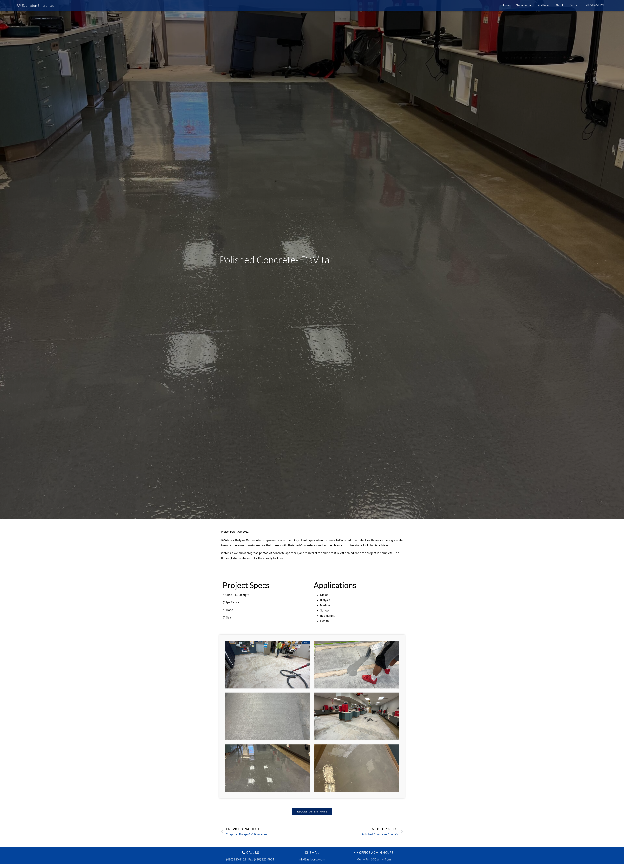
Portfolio (543, 5)
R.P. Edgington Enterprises (35, 5)
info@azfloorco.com (312, 859)
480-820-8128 (595, 5)
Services (522, 5)
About (559, 5)
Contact (575, 5)
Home (506, 5)
